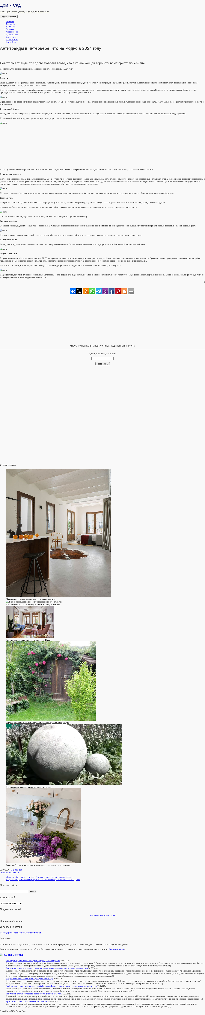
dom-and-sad (16, 870)
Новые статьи (16, 955)
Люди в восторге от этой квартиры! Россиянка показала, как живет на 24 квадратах (43, 879)
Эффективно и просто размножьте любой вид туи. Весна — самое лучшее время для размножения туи (51, 986)
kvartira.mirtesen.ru (10, 872)
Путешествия (12, 34)
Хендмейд (10, 24)
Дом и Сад (10, 26)
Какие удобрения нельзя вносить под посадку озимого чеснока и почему (38, 865)
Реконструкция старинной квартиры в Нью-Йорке (28, 640)
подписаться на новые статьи (102, 915)
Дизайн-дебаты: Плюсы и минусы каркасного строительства (33, 604)
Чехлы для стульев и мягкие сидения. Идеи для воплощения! (33, 960)
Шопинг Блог (12, 39)
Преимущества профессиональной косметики (20, 933)
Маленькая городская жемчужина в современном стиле (30, 599)
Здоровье (10, 29)
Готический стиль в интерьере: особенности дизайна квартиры (34, 994)
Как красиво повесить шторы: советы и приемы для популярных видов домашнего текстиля (47, 968)
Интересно (11, 37)
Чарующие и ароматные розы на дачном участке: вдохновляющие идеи (37, 722)
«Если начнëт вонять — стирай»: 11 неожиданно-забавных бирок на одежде (39, 877)
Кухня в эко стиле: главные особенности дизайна (28, 1001)
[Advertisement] (102, 145)
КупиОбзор (11, 42)
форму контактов (116, 949)
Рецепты (10, 21)
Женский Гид (12, 32)
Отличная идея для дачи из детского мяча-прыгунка (29, 787)
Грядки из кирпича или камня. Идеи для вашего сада (29, 978)
